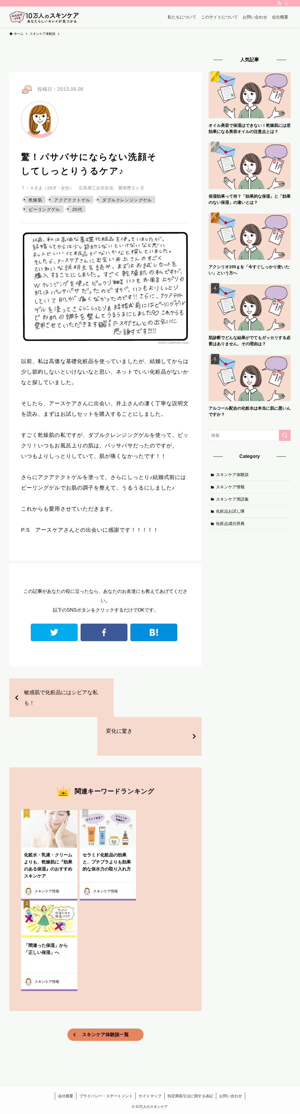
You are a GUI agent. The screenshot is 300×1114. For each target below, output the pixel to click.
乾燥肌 (35, 200)
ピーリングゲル (44, 209)
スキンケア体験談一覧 (105, 1034)
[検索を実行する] (285, 435)
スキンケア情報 (230, 487)
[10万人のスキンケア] (44, 17)
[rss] (279, 3)
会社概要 (65, 1096)
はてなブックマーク (153, 632)
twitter (54, 632)
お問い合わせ (230, 1096)
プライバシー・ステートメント (106, 1096)
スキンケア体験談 (232, 474)
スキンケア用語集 (232, 499)
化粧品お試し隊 (230, 511)
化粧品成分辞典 (230, 523)
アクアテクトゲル (72, 200)
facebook (104, 632)
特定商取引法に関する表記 (190, 1096)
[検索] (287, 3)
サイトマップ (150, 1096)
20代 (77, 209)
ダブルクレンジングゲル (127, 200)
